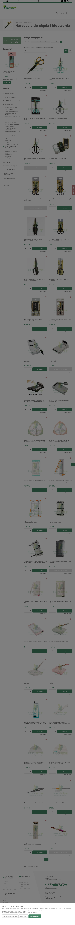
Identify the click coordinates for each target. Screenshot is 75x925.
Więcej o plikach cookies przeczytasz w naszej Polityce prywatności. (19, 912)
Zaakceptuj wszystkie (35, 916)
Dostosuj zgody (23, 916)
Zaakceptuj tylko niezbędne (10, 916)
